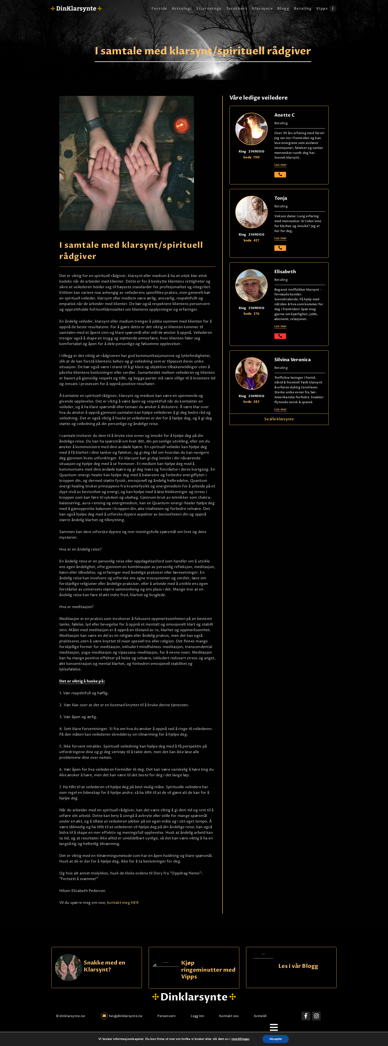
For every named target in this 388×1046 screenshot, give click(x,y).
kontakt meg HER (123, 902)
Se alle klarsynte (279, 419)
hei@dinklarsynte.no (126, 1016)
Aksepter (275, 1039)
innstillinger (240, 1039)
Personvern (166, 1016)
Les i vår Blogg (298, 966)
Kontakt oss (229, 1016)
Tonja (280, 198)
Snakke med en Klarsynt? (104, 966)
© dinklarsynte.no (70, 1016)
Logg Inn (197, 1016)
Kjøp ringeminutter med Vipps (208, 969)
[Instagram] (316, 1016)
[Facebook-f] (306, 1016)
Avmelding (262, 1016)
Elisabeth (285, 272)
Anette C (284, 115)
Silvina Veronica (292, 360)
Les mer (280, 326)
